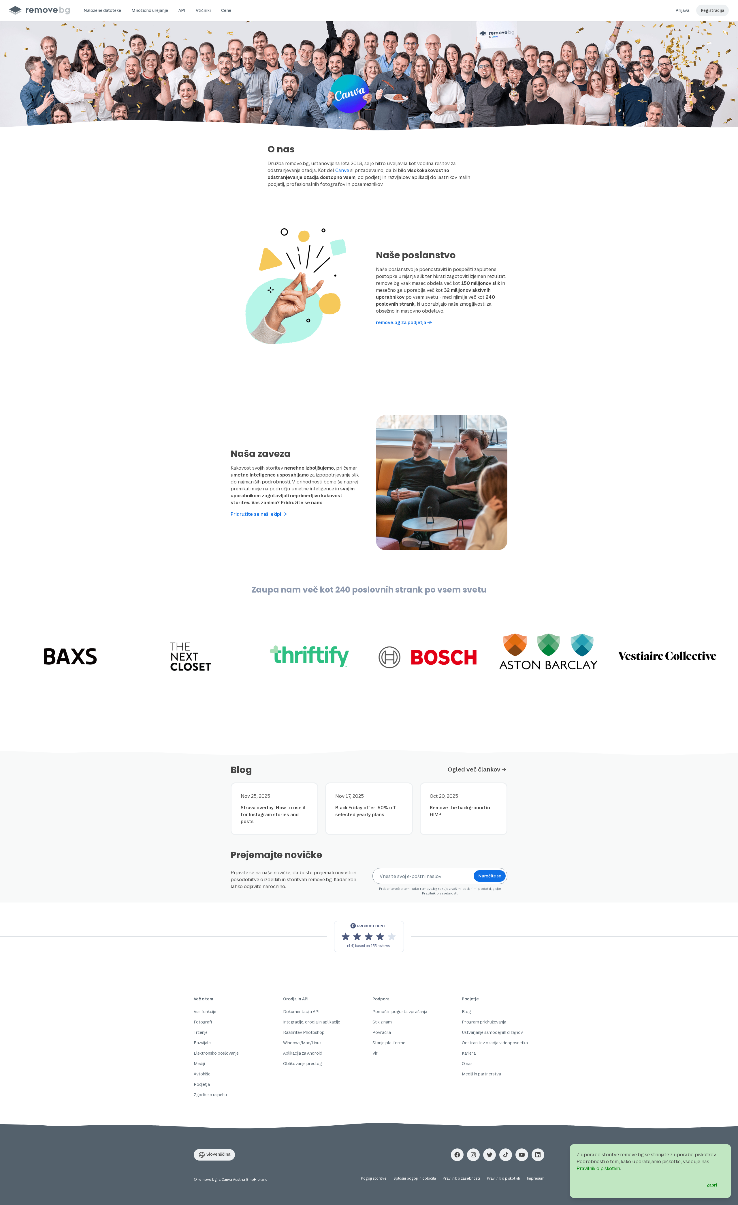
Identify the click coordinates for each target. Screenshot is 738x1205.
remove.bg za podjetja (401, 322)
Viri (375, 1053)
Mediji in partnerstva (481, 1074)
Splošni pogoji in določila (415, 1178)
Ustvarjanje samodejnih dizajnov (492, 1032)
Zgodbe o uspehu (210, 1094)
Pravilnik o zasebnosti (439, 893)
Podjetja (202, 1084)
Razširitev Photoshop (304, 1032)
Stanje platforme (388, 1042)
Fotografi (203, 1022)
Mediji (199, 1063)
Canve (342, 170)
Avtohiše (202, 1074)
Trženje (201, 1032)
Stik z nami (382, 1022)
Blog (466, 1011)
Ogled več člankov (474, 769)
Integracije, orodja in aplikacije (311, 1022)
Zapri (712, 1185)
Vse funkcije (205, 1011)
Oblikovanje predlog (302, 1063)
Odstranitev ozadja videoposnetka (495, 1042)
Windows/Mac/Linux (302, 1042)
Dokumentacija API (301, 1011)
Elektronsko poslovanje (216, 1053)
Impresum (535, 1178)
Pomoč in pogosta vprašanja (399, 1011)
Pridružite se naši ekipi (256, 514)
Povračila (381, 1032)
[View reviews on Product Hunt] (369, 936)
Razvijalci (203, 1042)
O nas (467, 1063)
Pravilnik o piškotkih (503, 1178)
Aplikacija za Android (302, 1053)
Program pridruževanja (484, 1022)
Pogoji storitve (374, 1178)
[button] (102, 10)
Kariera (469, 1053)
